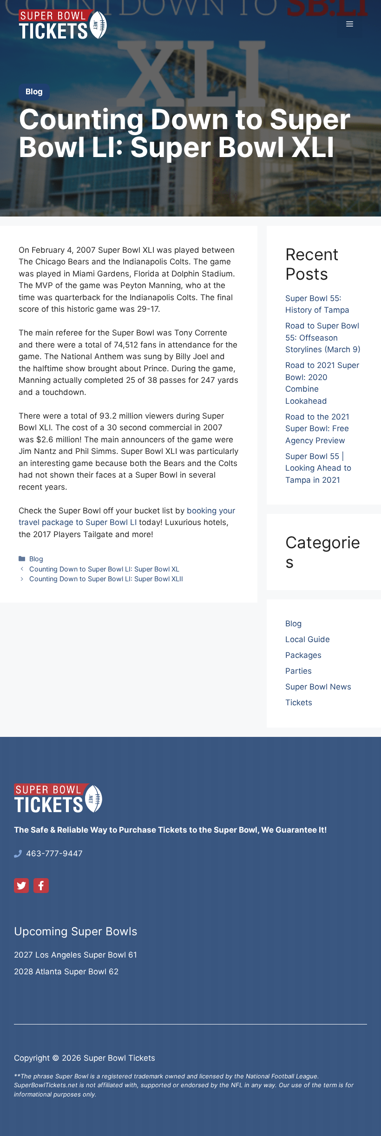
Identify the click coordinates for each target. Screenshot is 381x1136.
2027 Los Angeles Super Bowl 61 (75, 954)
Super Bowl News (318, 686)
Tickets (298, 702)
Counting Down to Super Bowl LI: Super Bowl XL (104, 569)
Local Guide (307, 639)
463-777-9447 (54, 853)
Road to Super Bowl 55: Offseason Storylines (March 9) (323, 337)
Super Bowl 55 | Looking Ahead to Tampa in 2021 (318, 468)
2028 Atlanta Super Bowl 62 (66, 971)
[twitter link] (21, 885)
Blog (36, 559)
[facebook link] (40, 885)
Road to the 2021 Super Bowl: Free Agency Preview (317, 428)
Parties (298, 671)
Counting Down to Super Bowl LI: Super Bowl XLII (106, 579)
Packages (303, 655)
